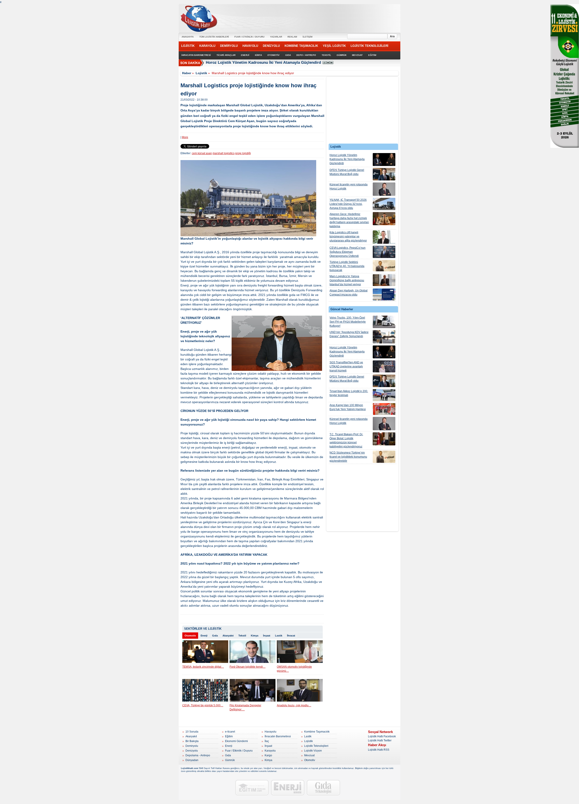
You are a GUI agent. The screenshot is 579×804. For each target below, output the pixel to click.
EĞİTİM (372, 55)
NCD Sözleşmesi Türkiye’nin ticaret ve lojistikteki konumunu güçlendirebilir (348, 456)
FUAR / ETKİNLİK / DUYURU (249, 36)
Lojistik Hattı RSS (378, 749)
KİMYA (258, 55)
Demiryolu (191, 745)
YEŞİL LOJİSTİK (334, 45)
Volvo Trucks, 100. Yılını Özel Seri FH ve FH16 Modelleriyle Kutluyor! (348, 321)
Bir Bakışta (192, 741)
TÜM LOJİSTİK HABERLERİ (214, 36)
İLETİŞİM (307, 36)
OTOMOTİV (273, 55)
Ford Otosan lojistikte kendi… (248, 666)
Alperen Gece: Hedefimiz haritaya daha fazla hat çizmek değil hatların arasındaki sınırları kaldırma (349, 220)
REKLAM (292, 36)
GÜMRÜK (341, 55)
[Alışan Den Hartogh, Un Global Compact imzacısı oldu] (384, 294)
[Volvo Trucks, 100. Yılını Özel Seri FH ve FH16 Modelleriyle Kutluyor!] (384, 322)
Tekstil (242, 635)
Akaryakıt (228, 635)
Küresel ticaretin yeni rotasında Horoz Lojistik (349, 186)
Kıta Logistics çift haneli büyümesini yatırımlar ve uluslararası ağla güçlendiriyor (348, 236)
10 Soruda (191, 731)
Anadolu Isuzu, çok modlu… (294, 705)
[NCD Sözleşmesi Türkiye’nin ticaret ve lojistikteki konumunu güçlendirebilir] (384, 457)
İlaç (267, 741)
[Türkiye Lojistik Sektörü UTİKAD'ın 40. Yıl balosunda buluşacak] (384, 265)
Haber (186, 73)
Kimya (254, 635)
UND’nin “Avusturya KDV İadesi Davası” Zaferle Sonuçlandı (349, 334)
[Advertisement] (362, 111)
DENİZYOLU (271, 45)
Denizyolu (191, 750)
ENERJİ (245, 55)
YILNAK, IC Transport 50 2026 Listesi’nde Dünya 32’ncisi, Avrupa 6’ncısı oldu (348, 204)
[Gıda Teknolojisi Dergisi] (323, 787)
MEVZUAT (357, 55)
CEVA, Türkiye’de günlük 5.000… (202, 705)
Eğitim (229, 736)
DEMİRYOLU (229, 45)
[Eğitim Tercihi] (252, 787)
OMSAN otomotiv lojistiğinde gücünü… (294, 668)
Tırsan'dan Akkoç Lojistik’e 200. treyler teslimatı (349, 393)
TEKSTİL (326, 55)
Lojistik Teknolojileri (316, 745)
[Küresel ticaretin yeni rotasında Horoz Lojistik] (384, 189)
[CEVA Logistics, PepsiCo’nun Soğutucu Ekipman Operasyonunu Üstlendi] (384, 252)
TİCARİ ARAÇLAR (225, 55)
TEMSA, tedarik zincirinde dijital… (203, 666)
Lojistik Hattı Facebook (382, 736)
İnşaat (266, 635)
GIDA (288, 55)
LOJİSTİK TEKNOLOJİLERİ (369, 45)
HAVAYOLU (250, 45)
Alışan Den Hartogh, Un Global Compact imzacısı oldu (349, 292)
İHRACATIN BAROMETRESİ (196, 55)
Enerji (204, 635)
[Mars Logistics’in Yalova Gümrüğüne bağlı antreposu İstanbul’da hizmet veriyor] (384, 280)
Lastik (278, 635)
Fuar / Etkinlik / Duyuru (239, 750)
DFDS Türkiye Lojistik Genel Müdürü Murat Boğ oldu (347, 172)
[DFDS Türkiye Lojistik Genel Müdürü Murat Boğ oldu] (384, 174)
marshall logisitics (224, 153)
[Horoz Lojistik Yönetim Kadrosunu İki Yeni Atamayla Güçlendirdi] (384, 159)
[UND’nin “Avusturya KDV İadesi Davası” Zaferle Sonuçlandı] (384, 336)
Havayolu (270, 731)
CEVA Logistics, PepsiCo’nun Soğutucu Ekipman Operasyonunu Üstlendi (347, 252)
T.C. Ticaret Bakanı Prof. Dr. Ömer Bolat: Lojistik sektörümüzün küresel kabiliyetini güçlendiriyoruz (346, 440)
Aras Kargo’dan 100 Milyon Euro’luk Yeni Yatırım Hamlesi (348, 407)
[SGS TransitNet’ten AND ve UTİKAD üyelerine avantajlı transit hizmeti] (384, 366)
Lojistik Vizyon (313, 750)
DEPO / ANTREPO (306, 55)
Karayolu (270, 750)
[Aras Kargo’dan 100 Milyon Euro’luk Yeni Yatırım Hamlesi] (384, 409)
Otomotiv (190, 635)
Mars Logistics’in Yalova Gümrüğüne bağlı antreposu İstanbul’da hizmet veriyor (347, 280)
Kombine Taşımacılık (317, 731)
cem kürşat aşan (202, 153)
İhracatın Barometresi (278, 736)
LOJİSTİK (188, 45)
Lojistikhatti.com (189, 768)
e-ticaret (230, 731)
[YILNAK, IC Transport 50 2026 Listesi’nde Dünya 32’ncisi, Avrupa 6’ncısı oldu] (384, 204)
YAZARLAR (276, 36)
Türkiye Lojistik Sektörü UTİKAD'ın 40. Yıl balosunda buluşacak (347, 266)
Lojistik (201, 73)
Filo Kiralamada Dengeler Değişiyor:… (245, 707)
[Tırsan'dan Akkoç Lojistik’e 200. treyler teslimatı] (384, 395)
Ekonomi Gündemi (236, 741)
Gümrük (230, 760)
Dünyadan (191, 760)
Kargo (268, 755)
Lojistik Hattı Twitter (380, 740)
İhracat (291, 635)
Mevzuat (309, 755)
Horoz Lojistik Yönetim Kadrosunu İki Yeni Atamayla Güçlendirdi (264, 62)
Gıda (215, 635)
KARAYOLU (207, 45)
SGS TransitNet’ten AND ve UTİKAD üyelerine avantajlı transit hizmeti (346, 366)
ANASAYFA (188, 36)
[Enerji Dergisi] (287, 787)
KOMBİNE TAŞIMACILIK (301, 45)
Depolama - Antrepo (197, 755)
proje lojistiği (243, 153)
